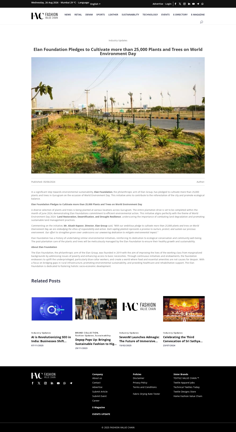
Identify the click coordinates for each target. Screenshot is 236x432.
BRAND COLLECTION (86, 333)
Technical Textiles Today (187, 387)
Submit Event (99, 396)
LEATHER (113, 14)
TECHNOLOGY (150, 14)
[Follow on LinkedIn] (189, 4)
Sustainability (103, 335)
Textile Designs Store (185, 391)
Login (168, 3)
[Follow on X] (180, 4)
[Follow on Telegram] (198, 4)
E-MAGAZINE (198, 14)
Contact (96, 382)
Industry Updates (41, 333)
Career (96, 400)
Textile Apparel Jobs (184, 382)
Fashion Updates (84, 335)
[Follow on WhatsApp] (202, 4)
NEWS (68, 14)
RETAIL (78, 14)
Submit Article (100, 391)
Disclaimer (138, 378)
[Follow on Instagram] (184, 4)
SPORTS (100, 14)
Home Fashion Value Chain (188, 396)
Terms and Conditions (145, 387)
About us (97, 378)
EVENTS (165, 14)
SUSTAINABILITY (130, 14)
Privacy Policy (140, 382)
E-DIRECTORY (180, 14)
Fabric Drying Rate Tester (146, 393)
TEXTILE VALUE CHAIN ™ (186, 378)
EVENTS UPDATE (101, 414)
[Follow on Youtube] (193, 4)
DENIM (89, 14)
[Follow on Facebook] (175, 4)
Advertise (158, 3)
